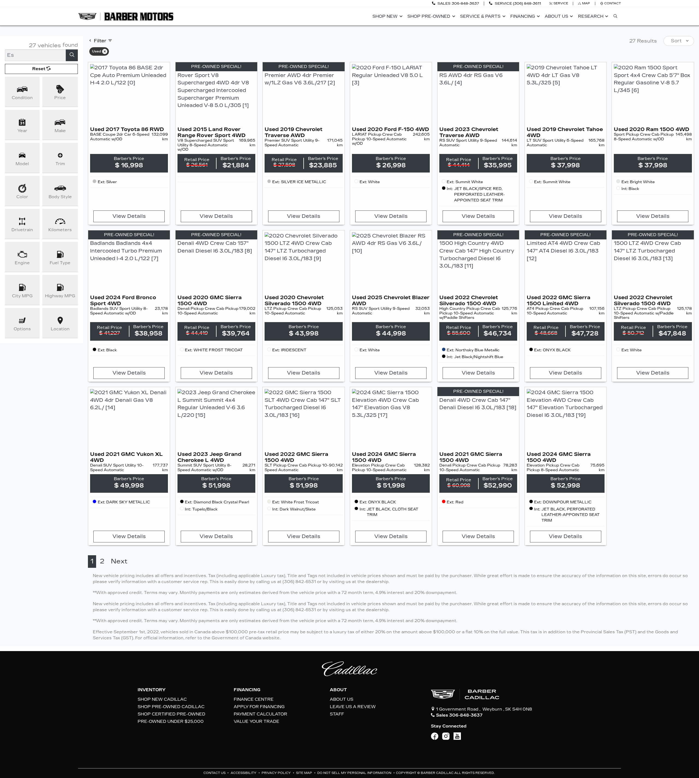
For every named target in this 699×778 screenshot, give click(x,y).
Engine (22, 262)
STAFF (337, 714)
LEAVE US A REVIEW (353, 706)
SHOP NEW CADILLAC (162, 699)
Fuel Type (60, 262)
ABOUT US (341, 699)
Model (22, 163)
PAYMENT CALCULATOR (260, 714)
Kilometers (60, 229)
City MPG (22, 295)
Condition (22, 97)
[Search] (72, 55)
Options (22, 328)
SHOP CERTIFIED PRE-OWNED (171, 714)
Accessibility (244, 773)
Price (60, 97)
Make (60, 130)
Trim (60, 163)
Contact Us (214, 773)
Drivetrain (22, 229)
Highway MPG (60, 295)
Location (60, 328)
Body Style (60, 196)
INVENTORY (151, 690)
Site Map (304, 773)
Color (22, 196)
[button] (386, 16)
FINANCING (247, 690)
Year (22, 130)
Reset (39, 68)
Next (119, 561)
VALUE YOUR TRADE (256, 721)
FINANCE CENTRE (254, 699)
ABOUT (338, 690)
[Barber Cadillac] (126, 16)
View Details (129, 216)
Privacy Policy (277, 773)
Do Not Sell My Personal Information (354, 773)
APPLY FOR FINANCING (259, 706)
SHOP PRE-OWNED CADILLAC (171, 706)
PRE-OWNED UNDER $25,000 (171, 721)
